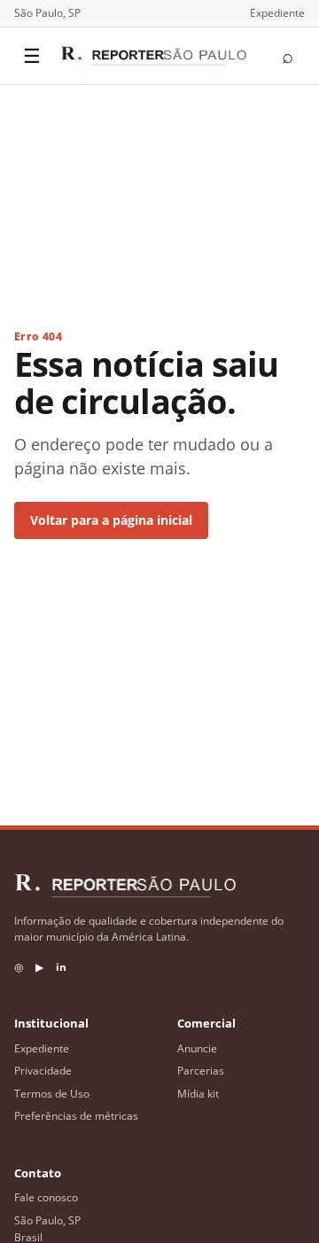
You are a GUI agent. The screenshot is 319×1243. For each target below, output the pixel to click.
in (61, 966)
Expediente (277, 13)
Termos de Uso (51, 1093)
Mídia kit (198, 1093)
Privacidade (43, 1070)
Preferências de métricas (76, 1115)
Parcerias (200, 1070)
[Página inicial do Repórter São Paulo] (153, 56)
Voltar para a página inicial (111, 520)
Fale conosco (46, 1197)
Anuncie (197, 1048)
